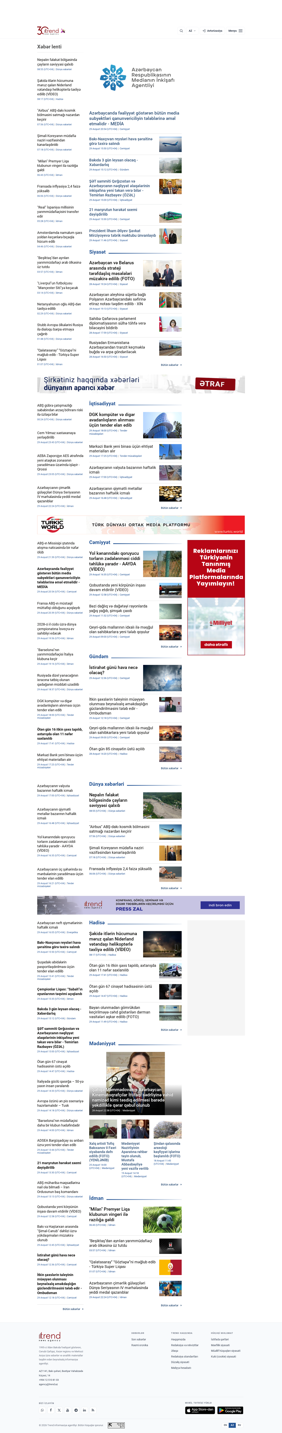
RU (239, 1425)
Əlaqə (174, 1350)
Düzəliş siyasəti (180, 1362)
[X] (59, 1410)
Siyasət (97, 252)
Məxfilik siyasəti (220, 1345)
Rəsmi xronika (139, 1345)
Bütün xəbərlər (169, 364)
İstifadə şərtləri (220, 1339)
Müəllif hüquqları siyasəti (225, 1350)
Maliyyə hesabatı (181, 1367)
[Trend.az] (51, 31)
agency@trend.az (48, 1384)
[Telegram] (76, 1410)
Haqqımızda (178, 1339)
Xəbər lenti (49, 47)
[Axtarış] (181, 31)
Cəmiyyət (99, 542)
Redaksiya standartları (184, 1356)
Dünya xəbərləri (106, 784)
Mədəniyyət (102, 1043)
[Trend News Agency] (49, 1337)
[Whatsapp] (42, 1410)
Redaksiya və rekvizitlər (185, 1345)
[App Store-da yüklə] (200, 1410)
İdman (96, 1198)
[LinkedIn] (84, 1410)
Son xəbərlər (138, 1339)
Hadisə (97, 922)
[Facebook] (50, 1410)
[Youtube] (67, 1410)
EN (225, 1425)
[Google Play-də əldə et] (230, 1410)
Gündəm (98, 656)
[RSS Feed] (93, 1410)
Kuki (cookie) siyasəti (223, 1356)
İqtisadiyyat (102, 403)
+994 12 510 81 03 (49, 1379)
